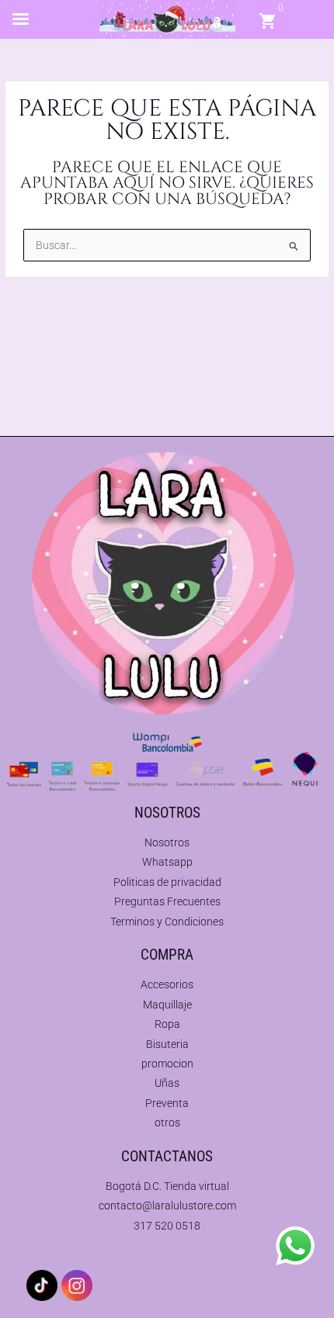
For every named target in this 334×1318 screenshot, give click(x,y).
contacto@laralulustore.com (167, 1205)
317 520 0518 (167, 1225)
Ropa (167, 1024)
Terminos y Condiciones (167, 921)
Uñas (167, 1083)
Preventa (167, 1103)
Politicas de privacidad (167, 882)
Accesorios (167, 984)
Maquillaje (167, 1004)
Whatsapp (167, 862)
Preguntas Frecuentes (167, 901)
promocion (167, 1063)
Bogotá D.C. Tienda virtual (167, 1186)
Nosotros (167, 842)
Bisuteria (167, 1044)
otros (167, 1122)
